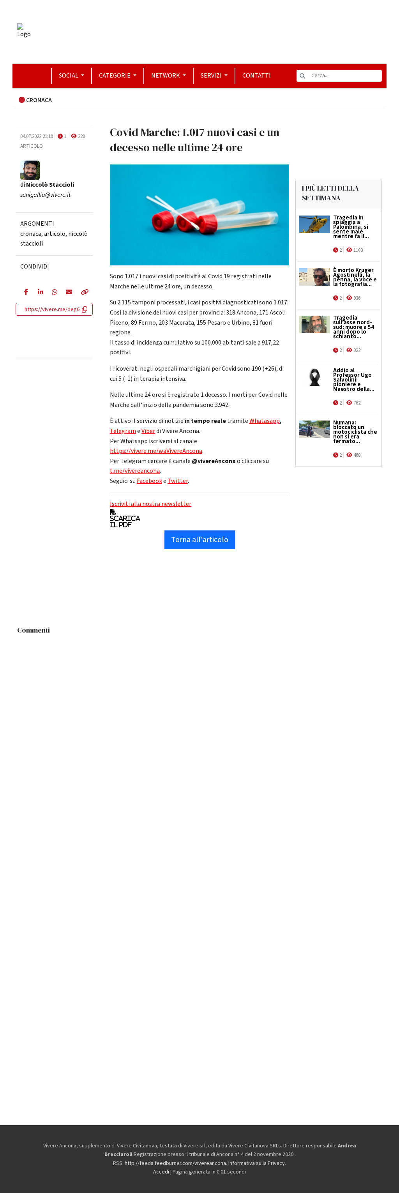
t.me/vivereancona (135, 471)
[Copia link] (82, 293)
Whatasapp (264, 421)
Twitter (178, 481)
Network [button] (166, 75)
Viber (148, 431)
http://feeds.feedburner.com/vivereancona (175, 1163)
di (47, 184)
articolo (54, 234)
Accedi (161, 1172)
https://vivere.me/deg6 (52, 309)
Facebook (149, 481)
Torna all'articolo (199, 539)
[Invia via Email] (67, 293)
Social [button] (69, 75)
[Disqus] (199, 735)
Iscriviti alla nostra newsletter (150, 504)
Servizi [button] (212, 75)
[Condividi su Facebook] (25, 293)
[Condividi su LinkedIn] (39, 293)
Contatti (256, 75)
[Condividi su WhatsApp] (53, 293)
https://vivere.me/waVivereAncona (156, 451)
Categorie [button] (115, 75)
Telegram (123, 431)
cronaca (30, 234)
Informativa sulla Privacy (256, 1163)
